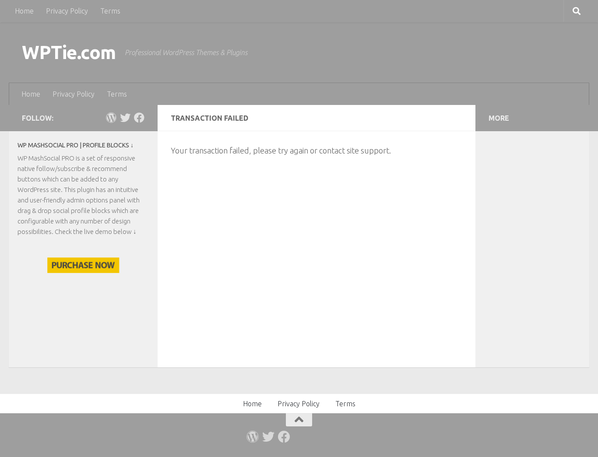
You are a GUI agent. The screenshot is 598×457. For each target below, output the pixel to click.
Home (24, 11)
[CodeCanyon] (111, 117)
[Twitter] (125, 117)
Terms (110, 11)
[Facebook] (139, 117)
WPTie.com (69, 52)
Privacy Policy (67, 11)
